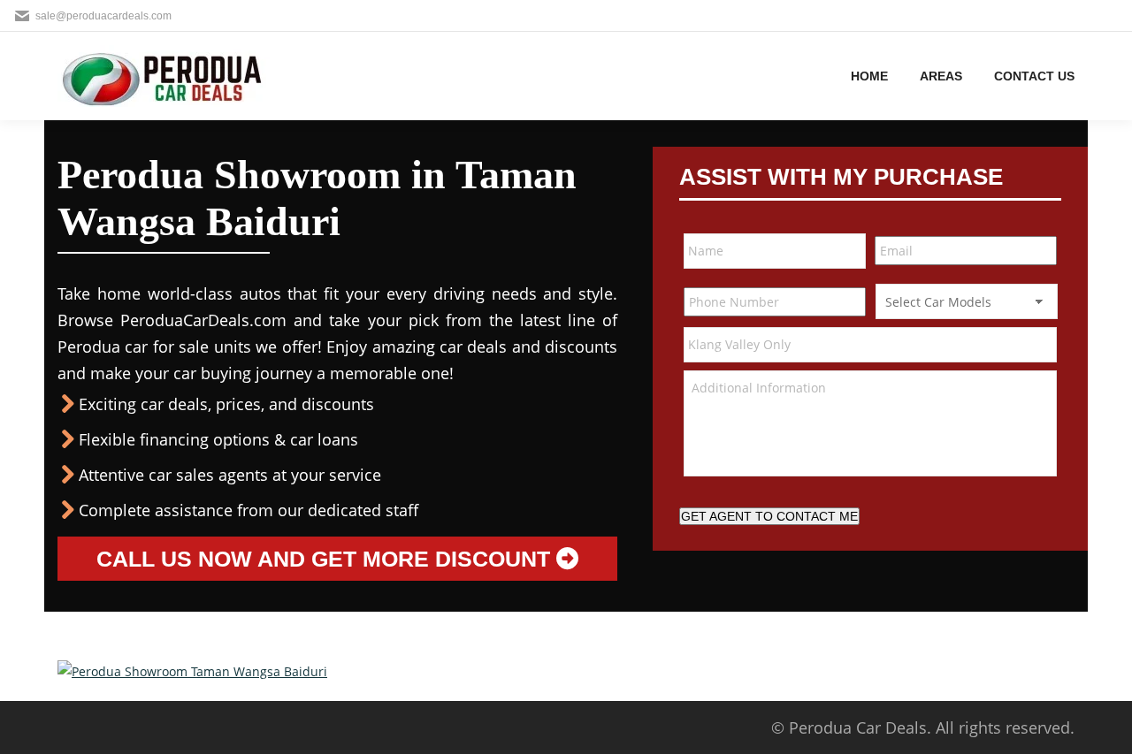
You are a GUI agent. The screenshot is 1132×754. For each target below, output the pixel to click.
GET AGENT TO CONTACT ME (769, 516)
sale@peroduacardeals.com (103, 16)
